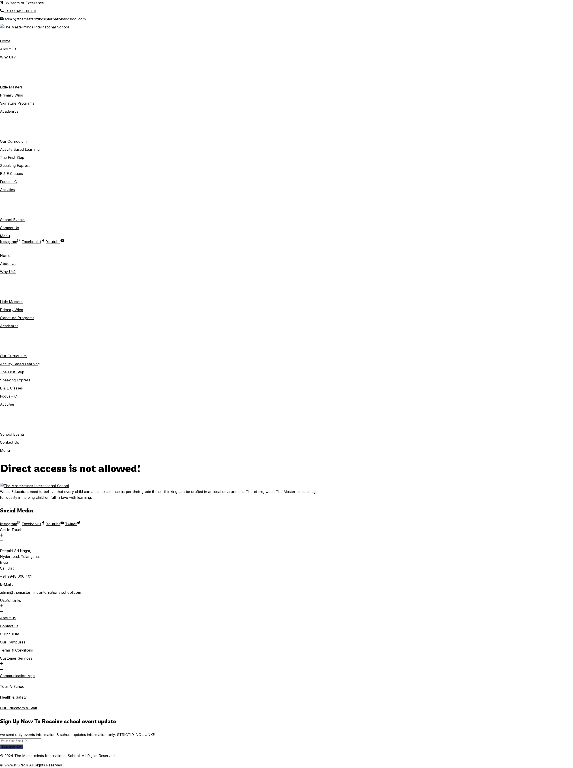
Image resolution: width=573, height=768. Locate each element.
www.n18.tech (16, 765)
